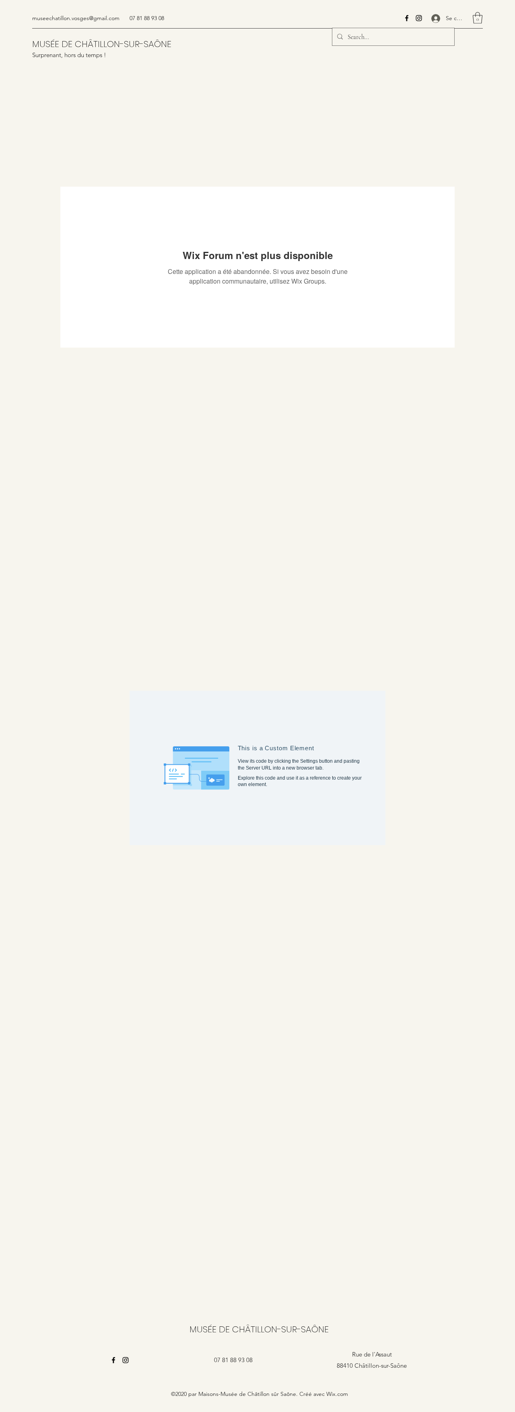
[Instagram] (419, 18)
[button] (477, 18)
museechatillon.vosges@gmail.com (75, 18)
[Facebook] (407, 18)
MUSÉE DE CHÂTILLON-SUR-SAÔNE (101, 44)
